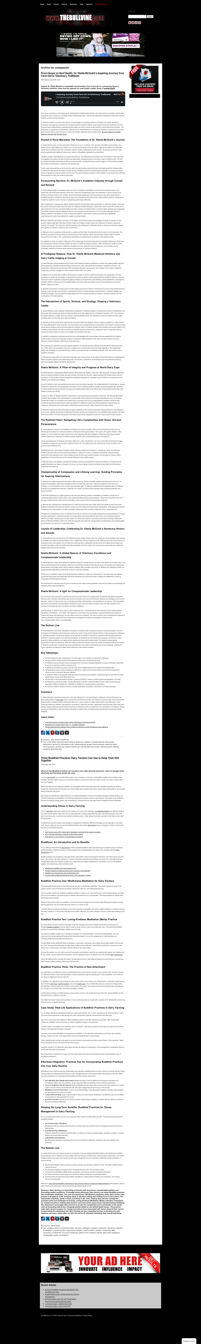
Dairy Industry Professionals (60, 740)
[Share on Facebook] (43, 733)
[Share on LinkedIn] (57, 733)
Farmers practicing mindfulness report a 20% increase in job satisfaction (67, 871)
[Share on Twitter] (48, 733)
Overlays (156, 67)
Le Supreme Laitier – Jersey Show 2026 (57, 1306)
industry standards (98, 744)
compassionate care (98, 742)
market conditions (88, 1230)
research (68, 747)
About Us (89, 4)
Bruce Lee (58, 1228)
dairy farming (66, 848)
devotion (55, 744)
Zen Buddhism (63, 1235)
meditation (98, 1230)
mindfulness (47, 1233)
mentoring (46, 747)
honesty (89, 744)
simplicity (99, 1233)
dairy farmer (51, 777)
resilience (92, 1233)
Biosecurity (79, 742)
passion (52, 747)
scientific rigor (75, 747)
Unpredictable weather (102, 811)
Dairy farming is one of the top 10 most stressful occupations (64, 837)
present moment (84, 1233)
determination (47, 744)
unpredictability (48, 1235)
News (49, 4)
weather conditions (53, 927)
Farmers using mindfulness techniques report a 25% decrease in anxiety (68, 875)
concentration (102, 1228)
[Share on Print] (62, 733)
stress (105, 1233)
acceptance (50, 1228)
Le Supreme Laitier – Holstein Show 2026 (58, 1304)
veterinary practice (106, 747)
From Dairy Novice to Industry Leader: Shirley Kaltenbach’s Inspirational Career (70, 722)
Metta (113, 1230)
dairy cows (59, 700)
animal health (109, 88)
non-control (65, 1233)
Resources (73, 4)
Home (42, 4)
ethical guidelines (80, 744)
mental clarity (106, 1230)
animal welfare (51, 742)
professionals (60, 747)
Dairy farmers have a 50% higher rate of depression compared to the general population (73, 832)
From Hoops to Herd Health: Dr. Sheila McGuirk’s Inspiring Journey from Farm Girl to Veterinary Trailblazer (82, 74)
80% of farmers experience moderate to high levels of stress (64, 834)
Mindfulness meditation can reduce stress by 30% (60, 868)
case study (78, 1228)
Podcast (64, 4)
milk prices (53, 984)
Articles (56, 4)
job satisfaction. (48, 1230)
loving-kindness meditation (74, 1230)
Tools (81, 4)
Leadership (108, 744)
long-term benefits (59, 1230)
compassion (87, 742)
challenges (85, 1228)
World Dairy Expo (56, 749)
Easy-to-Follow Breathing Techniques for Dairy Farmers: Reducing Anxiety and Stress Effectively (79, 1183)
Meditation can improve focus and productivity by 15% (62, 873)
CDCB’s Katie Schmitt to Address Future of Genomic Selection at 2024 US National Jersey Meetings (76, 727)
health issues (81, 984)
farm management (117, 955)
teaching (83, 747)
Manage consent (189, 1341)
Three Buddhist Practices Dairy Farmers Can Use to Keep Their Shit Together (80, 759)
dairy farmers (92, 825)
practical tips (74, 1233)
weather (56, 1235)
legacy (115, 744)
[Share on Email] (67, 733)
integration (119, 1228)
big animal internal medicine (66, 742)
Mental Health (55, 1226)
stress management (113, 1233)
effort (72, 744)
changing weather (63, 984)
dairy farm (50, 811)
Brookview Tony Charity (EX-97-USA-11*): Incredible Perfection (65, 725)
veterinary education (93, 747)
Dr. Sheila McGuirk (64, 744)
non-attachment (56, 1233)
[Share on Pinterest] (52, 733)
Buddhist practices (68, 1228)
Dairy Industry (109, 742)
